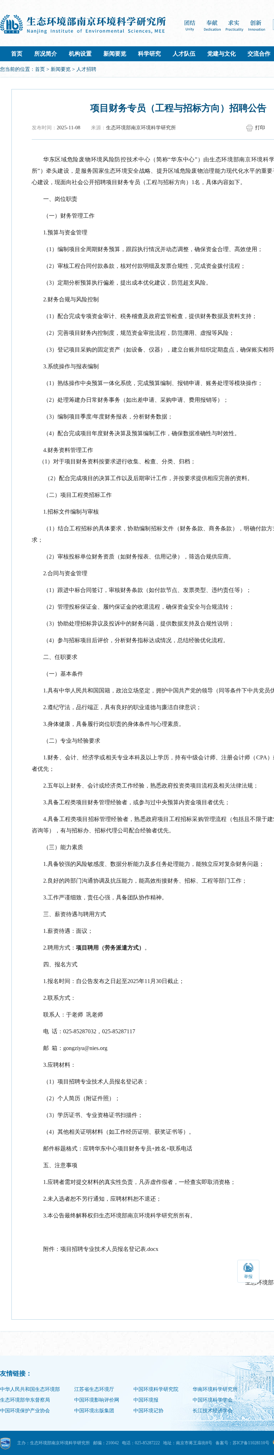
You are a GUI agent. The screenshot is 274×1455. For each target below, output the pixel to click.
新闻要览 (114, 54)
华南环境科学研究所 (215, 1389)
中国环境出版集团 (94, 1410)
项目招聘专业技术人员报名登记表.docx (109, 1249)
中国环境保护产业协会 (25, 1410)
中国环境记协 (148, 1410)
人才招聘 (86, 69)
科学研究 (149, 54)
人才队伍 (184, 54)
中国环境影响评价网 (96, 1400)
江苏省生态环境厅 (94, 1389)
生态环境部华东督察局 (25, 1400)
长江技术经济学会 (213, 1410)
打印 (260, 127)
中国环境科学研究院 (155, 1389)
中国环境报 (145, 1400)
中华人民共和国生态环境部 (30, 1389)
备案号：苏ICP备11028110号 (242, 1442)
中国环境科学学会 (213, 1400)
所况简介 (45, 54)
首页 (16, 54)
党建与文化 (221, 54)
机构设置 (80, 54)
